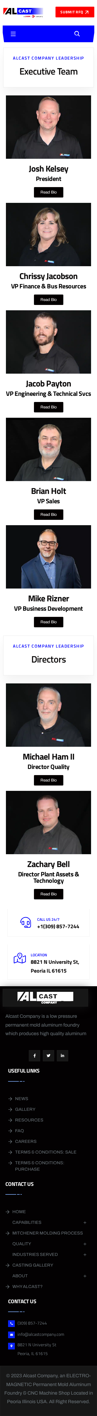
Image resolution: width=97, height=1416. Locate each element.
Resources (29, 1120)
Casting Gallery (32, 1265)
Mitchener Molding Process (47, 1233)
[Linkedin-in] (62, 1055)
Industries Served (35, 1254)
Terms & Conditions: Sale (46, 1152)
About (20, 1276)
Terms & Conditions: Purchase (39, 1165)
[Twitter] (48, 1055)
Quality (21, 1243)
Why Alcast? (27, 1286)
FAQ (19, 1130)
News (21, 1098)
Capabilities (26, 1222)
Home (19, 1211)
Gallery (25, 1109)
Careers (26, 1141)
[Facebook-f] (34, 1055)
